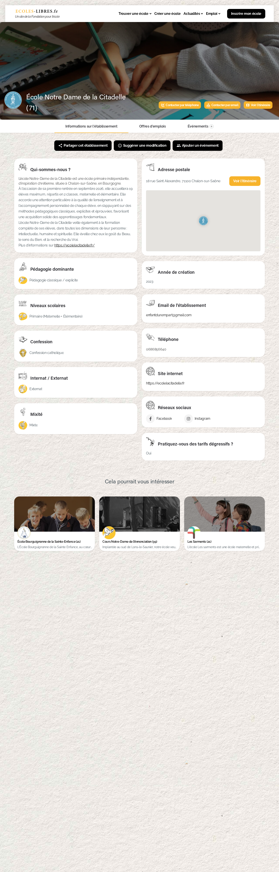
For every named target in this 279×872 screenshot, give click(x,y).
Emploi (211, 14)
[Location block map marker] (203, 220)
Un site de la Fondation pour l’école (37, 16)
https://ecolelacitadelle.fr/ (74, 245)
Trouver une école (133, 14)
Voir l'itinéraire (245, 181)
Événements (200, 126)
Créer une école (167, 14)
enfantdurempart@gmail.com (169, 315)
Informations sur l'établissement (91, 126)
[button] (135, 13)
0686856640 (156, 349)
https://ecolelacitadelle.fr (165, 383)
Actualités (192, 14)
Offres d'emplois (152, 126)
